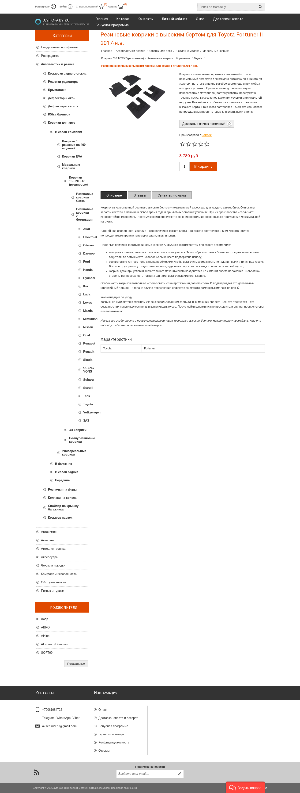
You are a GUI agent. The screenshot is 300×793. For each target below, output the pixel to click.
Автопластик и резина (57, 64)
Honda (85, 270)
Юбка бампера (59, 114)
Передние (62, 480)
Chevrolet (85, 237)
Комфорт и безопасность (59, 574)
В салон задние (66, 472)
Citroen (85, 245)
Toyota (85, 404)
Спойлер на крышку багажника (63, 507)
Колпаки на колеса (62, 497)
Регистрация (42, 6)
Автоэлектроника (53, 548)
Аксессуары (49, 557)
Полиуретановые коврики (78, 439)
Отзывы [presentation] (140, 195)
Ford (85, 261)
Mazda (85, 310)
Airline (45, 636)
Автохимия (48, 532)
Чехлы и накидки (53, 565)
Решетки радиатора (63, 81)
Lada (85, 294)
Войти (63, 6)
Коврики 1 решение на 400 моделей (74, 145)
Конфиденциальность (113, 742)
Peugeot (85, 343)
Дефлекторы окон (61, 98)
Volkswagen (85, 412)
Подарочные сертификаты (59, 47)
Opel (85, 335)
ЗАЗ (85, 420)
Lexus (85, 302)
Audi (85, 229)
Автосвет (47, 540)
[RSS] (36, 772)
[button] (245, 787)
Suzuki (85, 388)
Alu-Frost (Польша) (54, 644)
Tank (85, 396)
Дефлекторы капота (63, 106)
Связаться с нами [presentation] (172, 195)
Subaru (85, 379)
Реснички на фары (62, 489)
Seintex (207, 135)
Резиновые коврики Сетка (82, 197)
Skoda (85, 360)
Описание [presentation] (114, 195)
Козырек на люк (60, 517)
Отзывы (103, 750)
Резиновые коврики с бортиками (82, 214)
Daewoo (85, 253)
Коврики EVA (72, 156)
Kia (85, 286)
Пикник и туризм (52, 590)
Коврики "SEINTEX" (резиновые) (78, 181)
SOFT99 (46, 652)
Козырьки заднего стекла (67, 73)
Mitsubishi (85, 319)
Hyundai (85, 278)
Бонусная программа (113, 726)
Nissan (85, 327)
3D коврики (77, 430)
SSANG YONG (85, 369)
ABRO (45, 627)
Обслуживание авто (55, 582)
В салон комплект (68, 132)
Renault (85, 351)
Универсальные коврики (74, 452)
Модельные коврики (71, 166)
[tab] (114, 195)
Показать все (76, 663)
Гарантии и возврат (112, 734)
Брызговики (57, 90)
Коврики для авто (61, 122)
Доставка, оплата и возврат (118, 718)
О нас (102, 709)
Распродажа (50, 55)
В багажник (63, 464)
